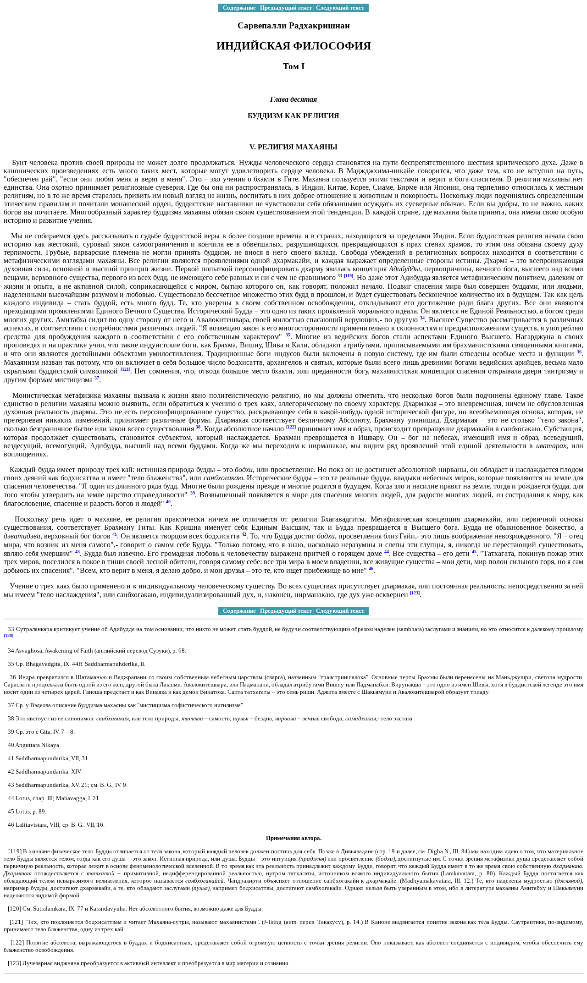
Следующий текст (340, 7)
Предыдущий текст (286, 7)
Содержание (239, 7)
